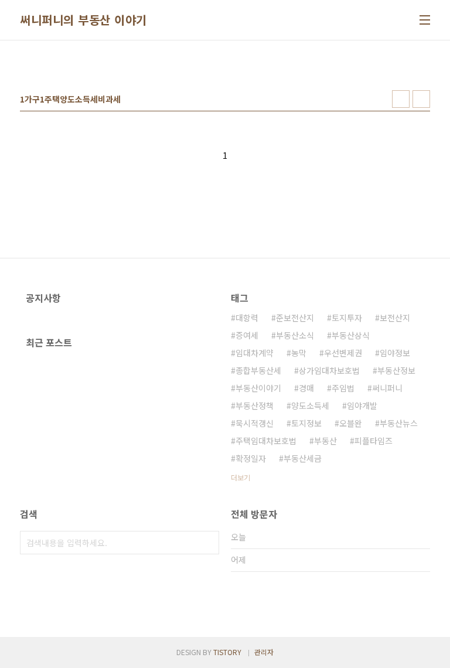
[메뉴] (425, 20)
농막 (298, 353)
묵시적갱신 (255, 423)
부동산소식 (295, 335)
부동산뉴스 (399, 423)
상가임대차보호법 (329, 370)
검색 (207, 542)
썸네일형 (401, 99)
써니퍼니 (387, 388)
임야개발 (362, 405)
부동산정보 (396, 370)
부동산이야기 (258, 388)
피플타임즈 (373, 441)
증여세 (247, 335)
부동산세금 (303, 458)
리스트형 (421, 99)
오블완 (350, 423)
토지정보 (306, 423)
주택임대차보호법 (266, 441)
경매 (306, 388)
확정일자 (251, 458)
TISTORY (227, 652)
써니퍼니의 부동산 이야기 (83, 20)
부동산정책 (255, 405)
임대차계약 (255, 353)
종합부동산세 (258, 370)
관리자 (264, 652)
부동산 (325, 441)
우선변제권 (343, 353)
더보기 (240, 477)
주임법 (343, 388)
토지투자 (347, 317)
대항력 (247, 317)
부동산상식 (351, 335)
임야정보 (395, 353)
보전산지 (395, 317)
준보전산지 (295, 317)
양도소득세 (310, 405)
